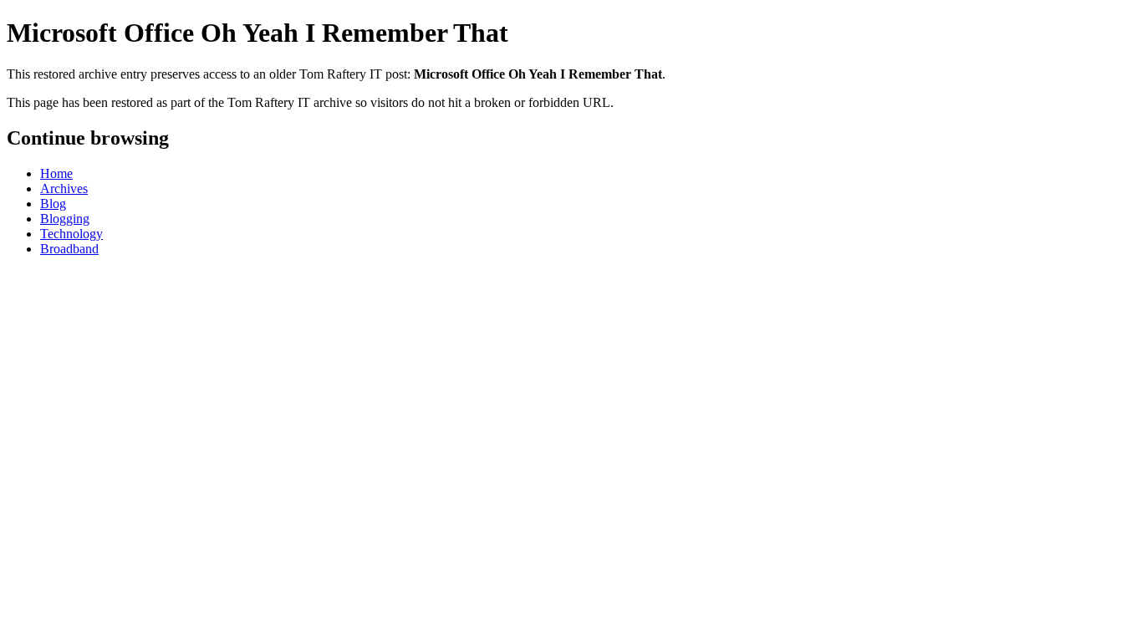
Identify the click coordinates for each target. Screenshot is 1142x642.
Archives (64, 188)
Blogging (64, 218)
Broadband (69, 249)
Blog (53, 203)
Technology (71, 234)
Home (56, 173)
